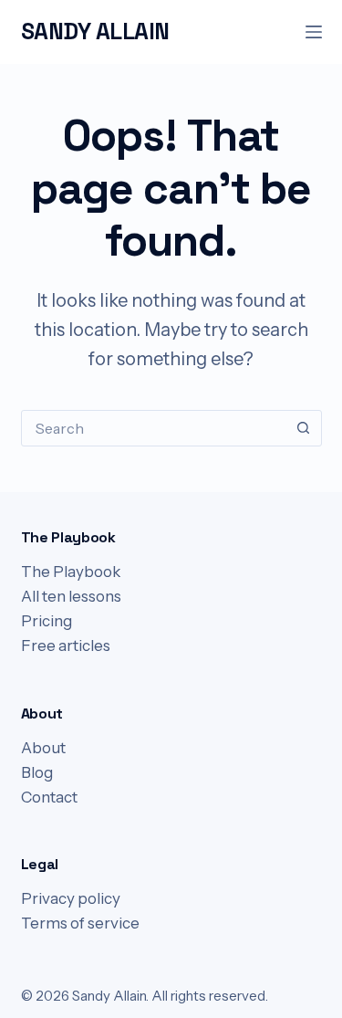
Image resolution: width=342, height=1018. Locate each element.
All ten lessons (71, 596)
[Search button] (303, 428)
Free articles (65, 645)
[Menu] (314, 32)
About (43, 748)
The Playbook (70, 571)
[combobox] (154, 428)
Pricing (46, 621)
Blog (37, 772)
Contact (49, 797)
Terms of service (80, 923)
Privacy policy (70, 898)
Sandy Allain (95, 31)
